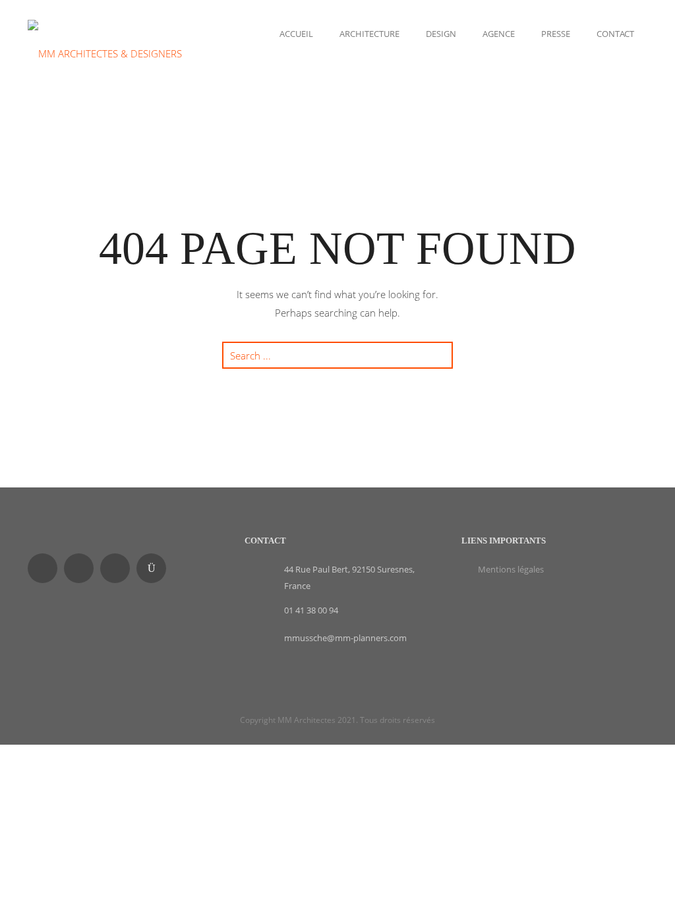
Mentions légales (511, 569)
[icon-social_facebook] (46, 568)
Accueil (296, 34)
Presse (555, 34)
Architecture (369, 34)
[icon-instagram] (154, 568)
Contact (615, 34)
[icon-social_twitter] (118, 568)
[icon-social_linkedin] (82, 568)
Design (441, 34)
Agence (499, 34)
